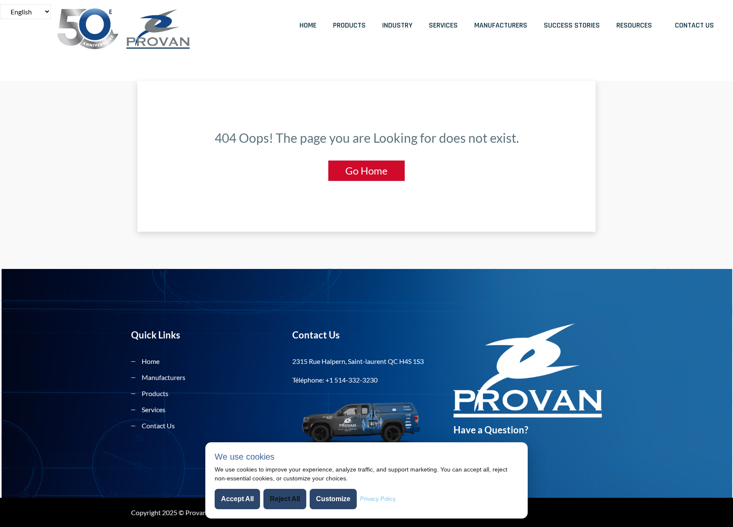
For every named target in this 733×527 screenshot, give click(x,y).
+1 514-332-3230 (351, 380)
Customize (333, 498)
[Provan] (135, 28)
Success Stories (572, 25)
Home (307, 25)
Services (443, 25)
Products (349, 25)
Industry (397, 25)
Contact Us (694, 25)
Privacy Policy (378, 499)
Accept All (237, 498)
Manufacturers (500, 25)
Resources (634, 25)
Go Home (366, 170)
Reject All (285, 498)
